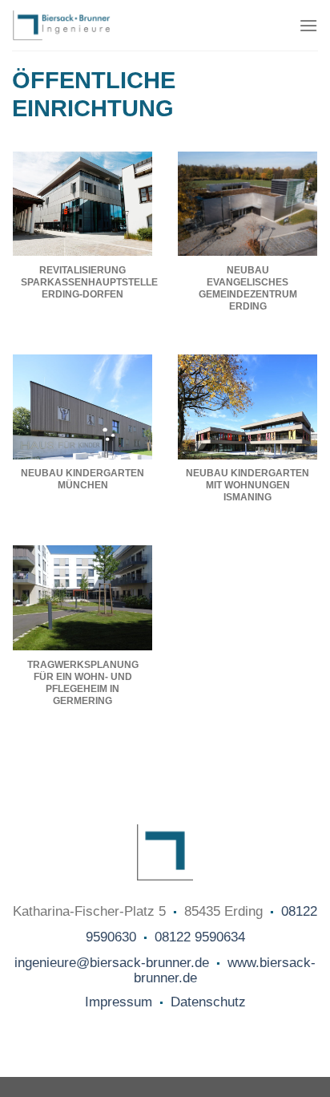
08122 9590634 (200, 937)
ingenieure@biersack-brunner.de (111, 962)
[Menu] (308, 25)
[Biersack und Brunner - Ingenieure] (95, 25)
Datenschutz (208, 1002)
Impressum (118, 1002)
